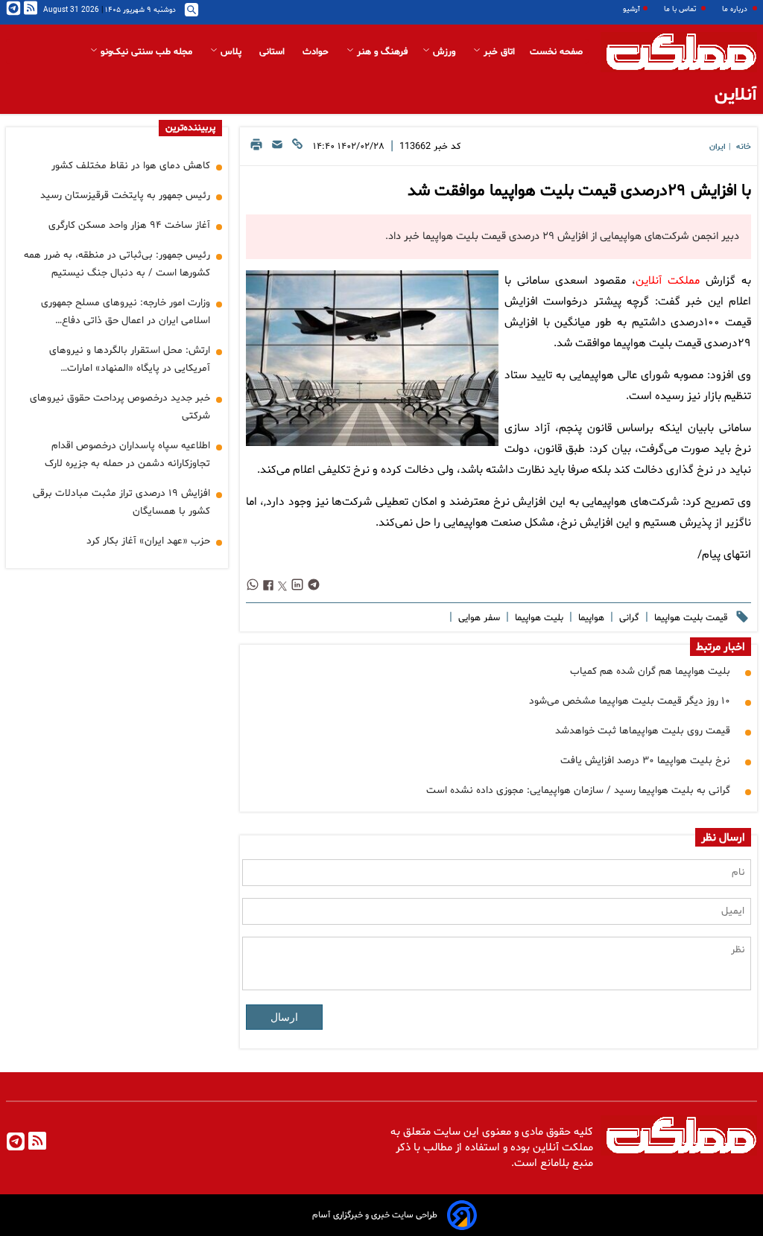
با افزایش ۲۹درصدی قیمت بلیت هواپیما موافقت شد (579, 191)
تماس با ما (681, 9)
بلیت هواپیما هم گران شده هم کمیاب (650, 671)
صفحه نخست (556, 52)
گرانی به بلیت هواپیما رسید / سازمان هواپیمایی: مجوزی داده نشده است (578, 790)
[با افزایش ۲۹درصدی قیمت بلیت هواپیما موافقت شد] (372, 358)
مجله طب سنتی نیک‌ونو (146, 52)
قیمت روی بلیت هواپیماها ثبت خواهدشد (642, 731)
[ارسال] (277, 148)
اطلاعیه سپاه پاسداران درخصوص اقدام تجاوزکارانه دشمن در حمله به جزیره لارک (127, 455)
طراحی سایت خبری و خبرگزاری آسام (374, 1215)
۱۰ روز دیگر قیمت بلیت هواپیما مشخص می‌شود (629, 701)
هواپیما (589, 618)
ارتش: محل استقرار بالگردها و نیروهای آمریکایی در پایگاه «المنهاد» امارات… (129, 359)
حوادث (317, 52)
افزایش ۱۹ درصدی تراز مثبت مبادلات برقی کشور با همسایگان (121, 502)
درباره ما (736, 9)
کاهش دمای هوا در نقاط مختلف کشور (130, 166)
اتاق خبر (498, 52)
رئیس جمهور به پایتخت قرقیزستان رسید (125, 195)
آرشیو (631, 9)
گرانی (627, 618)
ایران (717, 147)
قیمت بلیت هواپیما (689, 618)
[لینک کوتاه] (297, 148)
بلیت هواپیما (537, 618)
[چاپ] (256, 148)
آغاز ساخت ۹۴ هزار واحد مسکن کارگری (129, 225)
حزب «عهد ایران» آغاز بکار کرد (148, 541)
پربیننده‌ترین (190, 128)
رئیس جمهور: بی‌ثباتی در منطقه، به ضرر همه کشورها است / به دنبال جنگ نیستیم (117, 264)
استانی (273, 52)
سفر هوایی (477, 618)
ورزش (444, 52)
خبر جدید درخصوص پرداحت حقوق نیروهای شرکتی (120, 407)
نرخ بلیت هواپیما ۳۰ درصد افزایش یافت (645, 761)
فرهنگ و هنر (381, 52)
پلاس (231, 52)
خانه (743, 147)
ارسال (284, 1017)
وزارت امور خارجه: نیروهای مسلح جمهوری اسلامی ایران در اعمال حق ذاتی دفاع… (125, 312)
